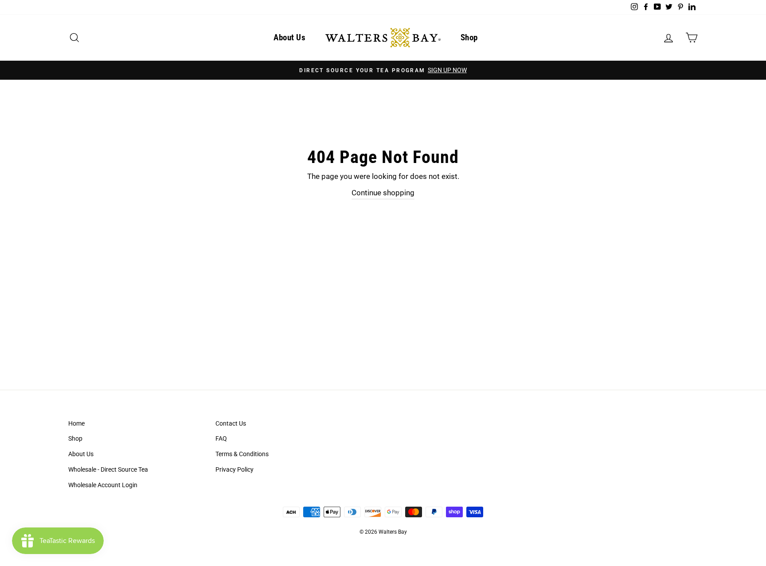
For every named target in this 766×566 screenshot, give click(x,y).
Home (76, 423)
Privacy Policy (234, 469)
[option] (383, 70)
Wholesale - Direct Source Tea (108, 469)
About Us (289, 37)
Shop (469, 37)
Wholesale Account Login (102, 485)
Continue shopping (383, 192)
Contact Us (230, 423)
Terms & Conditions (242, 454)
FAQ (221, 438)
